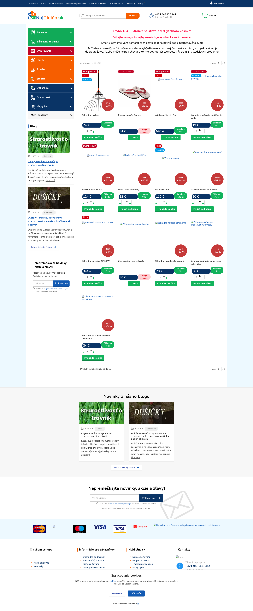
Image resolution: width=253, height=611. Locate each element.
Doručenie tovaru (141, 556)
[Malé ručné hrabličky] (134, 165)
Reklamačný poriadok (93, 560)
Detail (134, 137)
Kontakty (131, 3)
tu (138, 603)
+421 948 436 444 (165, 14)
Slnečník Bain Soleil (92, 189)
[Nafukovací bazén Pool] (171, 91)
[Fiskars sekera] (171, 165)
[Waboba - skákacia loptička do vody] (207, 91)
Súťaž (43, 3)
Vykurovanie (44, 51)
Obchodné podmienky (76, 3)
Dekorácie (43, 88)
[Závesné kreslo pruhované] (207, 165)
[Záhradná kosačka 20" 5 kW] (98, 237)
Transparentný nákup (142, 564)
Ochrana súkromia (97, 3)
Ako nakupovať (56, 3)
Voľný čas (42, 106)
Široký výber (138, 567)
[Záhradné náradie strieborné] (171, 237)
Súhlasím (136, 593)
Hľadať (132, 15)
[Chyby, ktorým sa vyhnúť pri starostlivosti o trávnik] (49, 142)
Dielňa (41, 60)
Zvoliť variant (170, 137)
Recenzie (33, 3)
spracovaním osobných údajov (56, 289)
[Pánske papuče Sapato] (134, 91)
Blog (140, 3)
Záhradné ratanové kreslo (131, 261)
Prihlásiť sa (61, 283)
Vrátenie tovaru (117, 3)
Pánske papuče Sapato (129, 115)
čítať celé (50, 180)
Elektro (41, 78)
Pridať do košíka (93, 137)
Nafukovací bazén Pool (166, 115)
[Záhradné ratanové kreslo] (134, 237)
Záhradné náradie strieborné (169, 261)
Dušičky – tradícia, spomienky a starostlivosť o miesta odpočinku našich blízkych (50, 221)
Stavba (41, 69)
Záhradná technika (48, 41)
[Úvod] (52, 15)
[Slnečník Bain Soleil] (98, 165)
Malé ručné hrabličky (128, 189)
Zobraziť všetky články (41, 247)
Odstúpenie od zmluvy (94, 567)
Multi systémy (39, 115)
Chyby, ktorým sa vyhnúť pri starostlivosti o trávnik (43, 163)
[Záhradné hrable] (98, 91)
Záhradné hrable (90, 115)
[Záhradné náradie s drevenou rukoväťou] (98, 311)
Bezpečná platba (140, 560)
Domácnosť (43, 97)
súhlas (113, 581)
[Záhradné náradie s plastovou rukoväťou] (207, 237)
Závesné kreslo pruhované (204, 189)
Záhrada (42, 32)
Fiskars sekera (162, 189)
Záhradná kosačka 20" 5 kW (96, 261)
